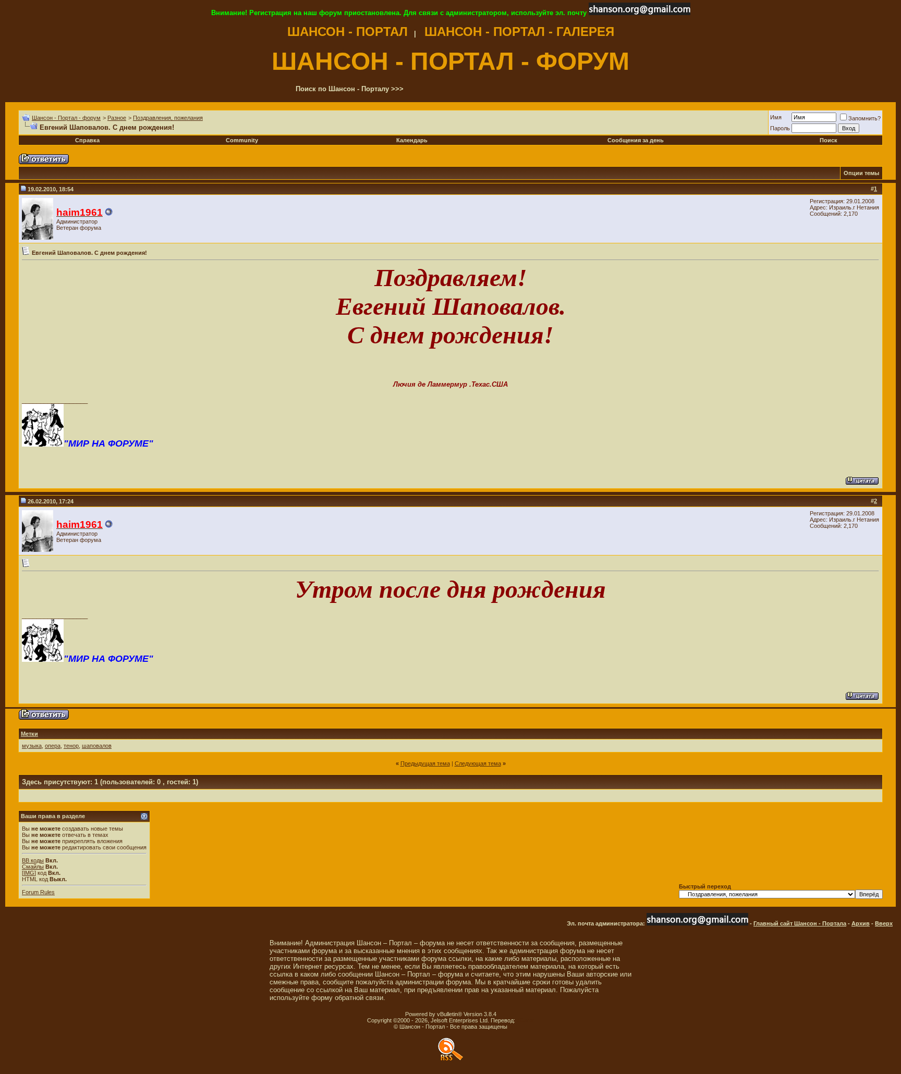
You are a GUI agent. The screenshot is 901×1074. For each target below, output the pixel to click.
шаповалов (97, 746)
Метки (29, 734)
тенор (71, 746)
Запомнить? (864, 118)
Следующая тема (478, 763)
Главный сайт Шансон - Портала (799, 923)
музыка (32, 746)
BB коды (33, 860)
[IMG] (29, 873)
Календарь (412, 140)
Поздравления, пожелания (168, 118)
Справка (87, 140)
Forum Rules (38, 892)
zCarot (525, 1020)
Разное (116, 118)
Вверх (884, 923)
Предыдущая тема (425, 763)
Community (242, 140)
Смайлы (33, 866)
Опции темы (861, 173)
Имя (776, 117)
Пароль (780, 128)
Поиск (828, 140)
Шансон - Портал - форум (66, 118)
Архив (860, 923)
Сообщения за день (635, 140)
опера (52, 746)
